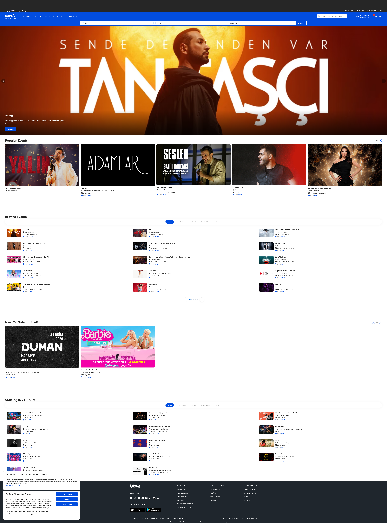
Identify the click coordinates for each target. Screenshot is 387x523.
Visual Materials (182, 497)
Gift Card (350, 10)
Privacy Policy (144, 518)
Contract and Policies (177, 518)
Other (217, 222)
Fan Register (360, 10)
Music (170, 222)
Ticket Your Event (250, 489)
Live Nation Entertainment (185, 504)
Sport (194, 222)
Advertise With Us (250, 493)
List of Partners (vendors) (13, 486)
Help (380, 10)
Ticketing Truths (215, 489)
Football (26, 16)
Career (246, 497)
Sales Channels (215, 497)
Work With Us (371, 10)
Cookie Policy (154, 518)
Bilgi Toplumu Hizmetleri (184, 507)
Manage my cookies (165, 518)
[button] (3, 81)
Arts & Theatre (182, 222)
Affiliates (247, 500)
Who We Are (181, 489)
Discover (301, 23)
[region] (41, 495)
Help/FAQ (213, 493)
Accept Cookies (67, 494)
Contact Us (180, 500)
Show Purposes (67, 504)
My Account (213, 500)
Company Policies (182, 493)
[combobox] (333, 16)
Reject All (67, 499)
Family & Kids (205, 222)
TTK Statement (134, 518)
